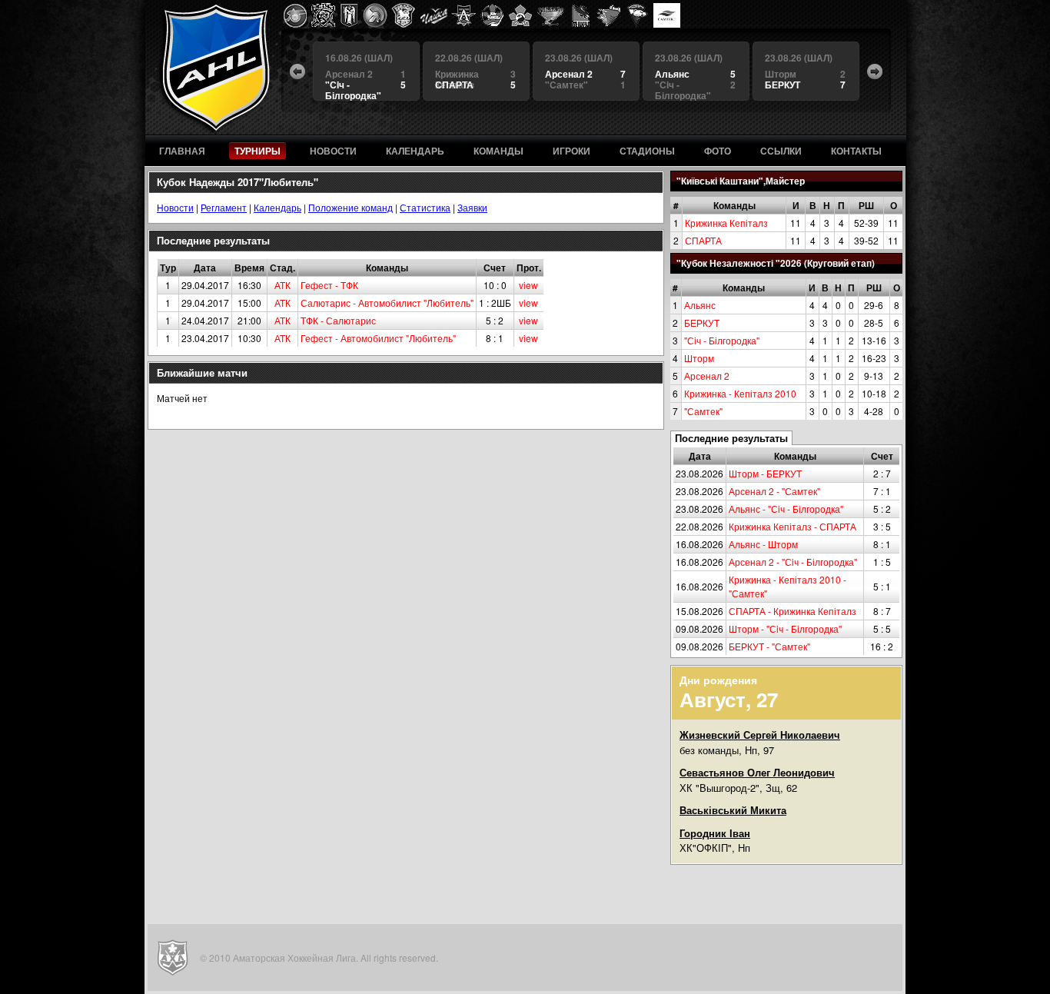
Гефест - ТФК (329, 284)
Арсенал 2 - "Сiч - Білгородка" (793, 561)
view (528, 284)
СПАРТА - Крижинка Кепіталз (792, 610)
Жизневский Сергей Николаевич (760, 734)
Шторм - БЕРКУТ (765, 473)
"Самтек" (703, 410)
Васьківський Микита (733, 810)
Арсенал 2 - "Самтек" (774, 490)
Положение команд (350, 207)
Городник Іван (715, 833)
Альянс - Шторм (763, 543)
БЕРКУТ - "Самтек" (769, 646)
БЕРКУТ (701, 322)
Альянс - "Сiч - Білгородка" (786, 508)
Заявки (472, 207)
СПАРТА (703, 240)
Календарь (277, 207)
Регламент (224, 207)
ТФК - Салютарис (338, 320)
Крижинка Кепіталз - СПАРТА (792, 526)
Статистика (425, 207)
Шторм (699, 357)
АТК (282, 284)
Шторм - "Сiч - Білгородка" (785, 628)
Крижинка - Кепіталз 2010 (740, 393)
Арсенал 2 (706, 375)
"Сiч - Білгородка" (721, 340)
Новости (175, 207)
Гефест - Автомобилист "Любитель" (378, 337)
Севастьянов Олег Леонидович (757, 772)
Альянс (700, 304)
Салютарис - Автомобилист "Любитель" (387, 302)
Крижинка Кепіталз (726, 222)
